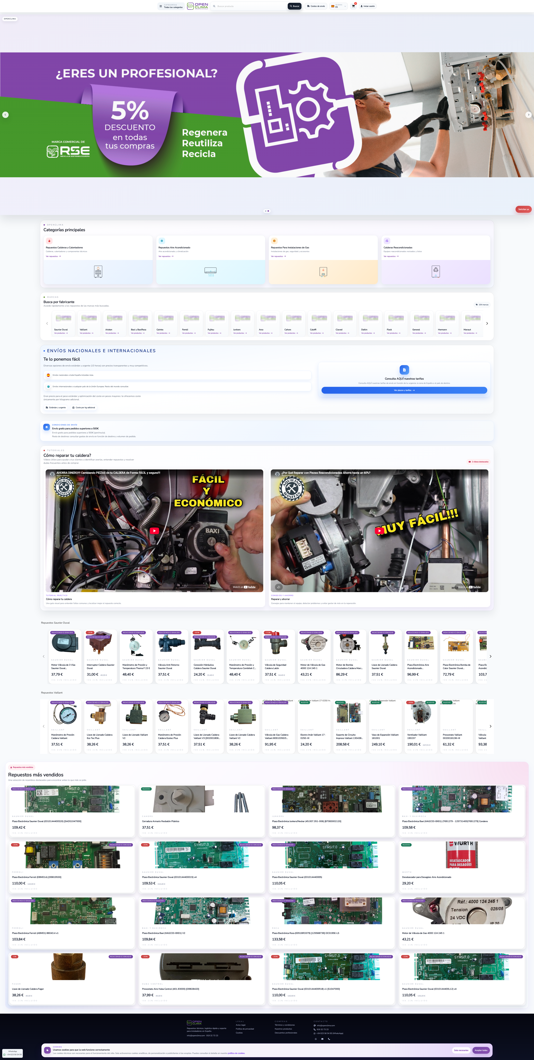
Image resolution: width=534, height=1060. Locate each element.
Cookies (239, 1032)
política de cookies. (236, 1053)
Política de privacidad (245, 1029)
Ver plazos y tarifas (402, 390)
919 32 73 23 (212, 1035)
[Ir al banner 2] (268, 211)
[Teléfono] (329, 1039)
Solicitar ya (523, 209)
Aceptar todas (481, 1050)
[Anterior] (5, 115)
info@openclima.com (196, 1035)
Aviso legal (240, 1025)
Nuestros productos (283, 1029)
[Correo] (322, 1039)
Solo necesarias (461, 1050)
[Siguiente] (528, 115)
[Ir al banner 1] (265, 211)
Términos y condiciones (285, 1025)
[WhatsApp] (316, 1039)
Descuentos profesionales (286, 1032)
